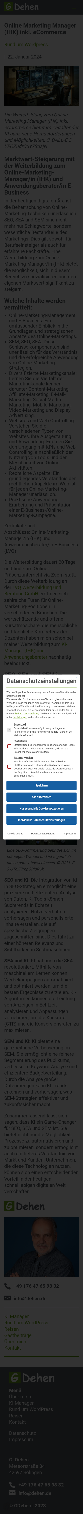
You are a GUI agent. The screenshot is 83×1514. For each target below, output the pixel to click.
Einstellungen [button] (20, 717)
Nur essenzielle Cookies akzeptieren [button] (42, 808)
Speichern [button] (41, 785)
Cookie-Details (15, 833)
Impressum (69, 833)
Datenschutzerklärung (27, 713)
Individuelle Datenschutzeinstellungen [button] (41, 820)
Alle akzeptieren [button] (41, 797)
